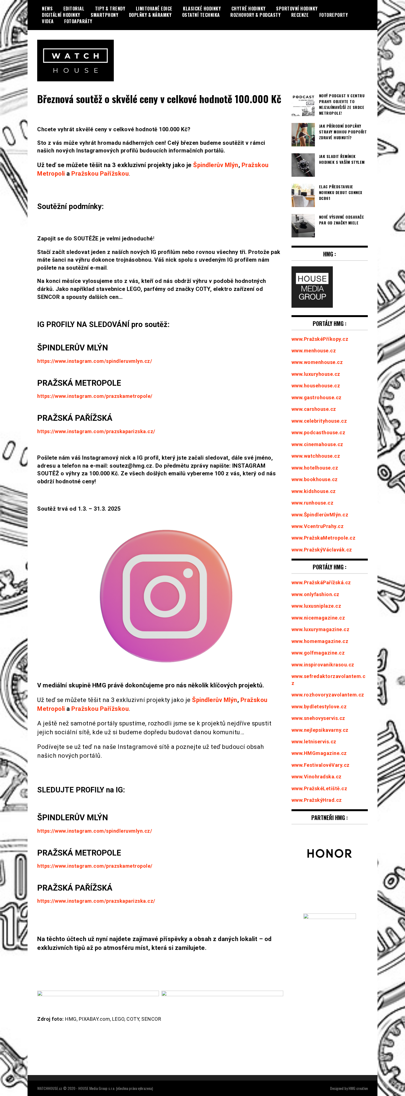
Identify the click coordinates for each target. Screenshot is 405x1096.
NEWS (47, 8)
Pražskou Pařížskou (100, 173)
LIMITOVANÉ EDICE (154, 8)
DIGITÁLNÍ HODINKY (61, 15)
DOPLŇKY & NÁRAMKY (150, 15)
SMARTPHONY (104, 15)
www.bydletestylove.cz (319, 706)
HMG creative (358, 1088)
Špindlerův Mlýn (215, 165)
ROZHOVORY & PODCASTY (255, 15)
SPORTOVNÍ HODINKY (297, 8)
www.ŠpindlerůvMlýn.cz (320, 515)
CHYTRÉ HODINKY (248, 8)
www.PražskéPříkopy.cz (320, 339)
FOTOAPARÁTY (78, 21)
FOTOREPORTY (333, 15)
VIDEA (48, 21)
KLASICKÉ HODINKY (202, 8)
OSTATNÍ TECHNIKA (201, 15)
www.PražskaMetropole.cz (323, 538)
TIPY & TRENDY (110, 8)
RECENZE (300, 15)
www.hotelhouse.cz (314, 468)
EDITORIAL (74, 8)
